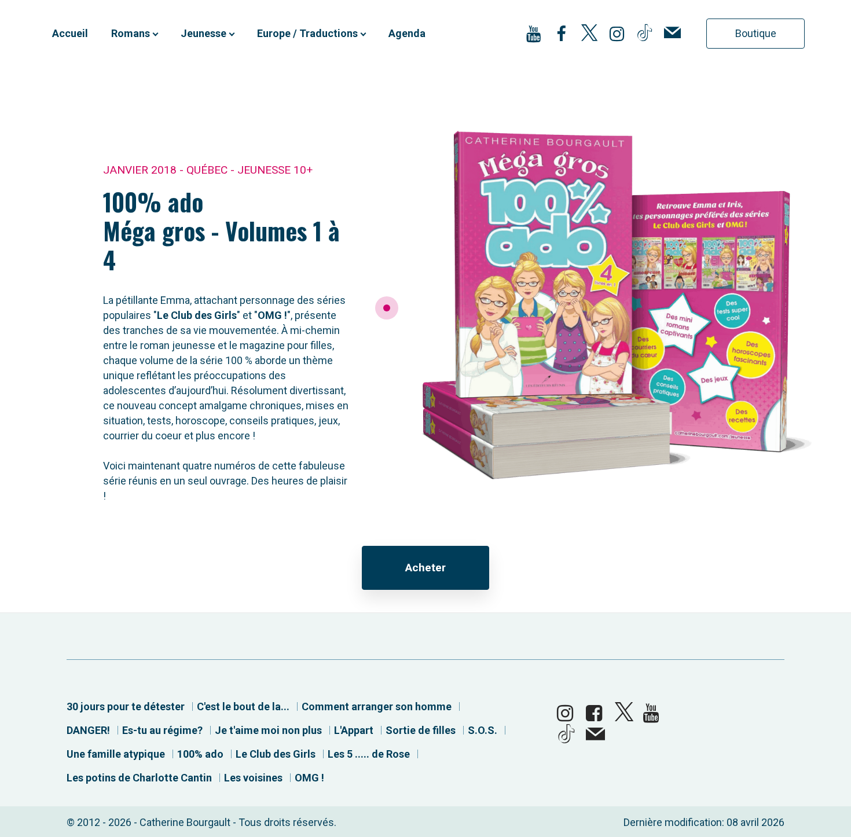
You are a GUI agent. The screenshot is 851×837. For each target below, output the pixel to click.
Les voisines (253, 778)
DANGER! (88, 730)
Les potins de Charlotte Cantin (139, 778)
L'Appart (353, 730)
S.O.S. (482, 730)
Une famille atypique (116, 754)
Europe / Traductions (307, 33)
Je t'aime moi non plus (268, 730)
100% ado (200, 754)
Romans (130, 33)
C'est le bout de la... (243, 706)
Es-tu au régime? (162, 730)
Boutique (755, 33)
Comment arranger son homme (377, 706)
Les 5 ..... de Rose (369, 754)
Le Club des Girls (276, 754)
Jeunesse (203, 33)
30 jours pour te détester (126, 706)
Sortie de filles (421, 730)
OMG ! (309, 778)
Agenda (407, 33)
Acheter (425, 567)
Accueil (70, 33)
